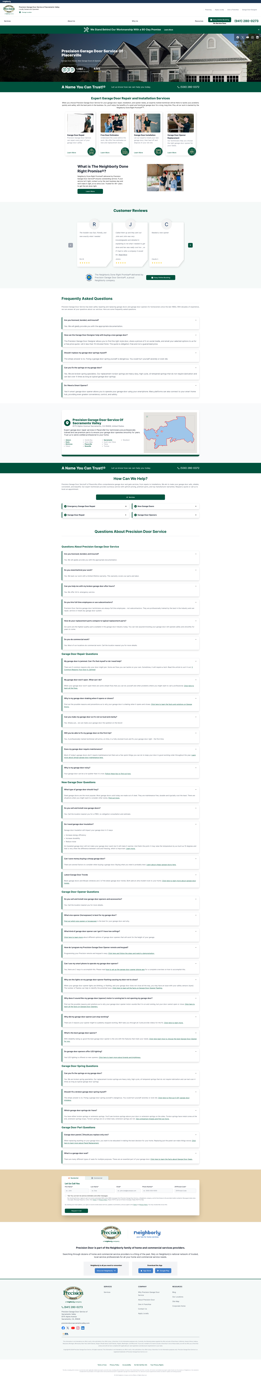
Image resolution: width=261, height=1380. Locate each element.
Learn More (71, 152)
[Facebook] (238, 37)
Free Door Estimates (110, 135)
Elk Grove (69, 444)
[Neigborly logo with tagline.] (147, 1234)
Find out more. (114, 798)
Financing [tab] (208, 10)
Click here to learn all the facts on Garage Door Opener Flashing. (137, 988)
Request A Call (76, 1211)
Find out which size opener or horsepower (80, 921)
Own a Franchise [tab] (233, 10)
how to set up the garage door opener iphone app (125, 969)
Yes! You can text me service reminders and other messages (87, 1196)
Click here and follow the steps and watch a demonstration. (131, 953)
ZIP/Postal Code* (180, 1187)
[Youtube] (247, 37)
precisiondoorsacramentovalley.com (76, 1323)
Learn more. (130, 848)
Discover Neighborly (105, 1271)
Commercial (98, 1178)
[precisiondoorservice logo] (79, 1294)
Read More (123, 255)
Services (132, 497)
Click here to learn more (73, 937)
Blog (174, 1292)
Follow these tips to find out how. (118, 774)
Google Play (164, 1271)
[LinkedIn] (257, 37)
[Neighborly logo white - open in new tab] (6, 1)
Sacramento (108, 440)
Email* (119, 1187)
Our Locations (177, 1297)
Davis (68, 442)
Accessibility (126, 1365)
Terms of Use (102, 1365)
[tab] (7, 21)
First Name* (69, 1187)
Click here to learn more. (173, 1023)
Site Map (175, 1301)
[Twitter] (242, 37)
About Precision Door (146, 1300)
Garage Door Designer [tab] (249, 10)
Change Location (27, 12)
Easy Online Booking (162, 278)
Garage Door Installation (144, 135)
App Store (147, 1271)
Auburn (68, 440)
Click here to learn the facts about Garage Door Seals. (171, 1159)
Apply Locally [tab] (219, 10)
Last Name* (95, 1187)
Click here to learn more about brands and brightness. (120, 1057)
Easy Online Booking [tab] (221, 20)
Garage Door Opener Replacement (177, 136)
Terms (94, 1199)
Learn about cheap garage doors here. (161, 865)
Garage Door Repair (75, 135)
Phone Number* (147, 1187)
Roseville (88, 446)
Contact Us (142, 1309)
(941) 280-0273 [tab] (246, 21)
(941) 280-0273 (73, 1307)
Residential (74, 1178)
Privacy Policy (103, 1199)
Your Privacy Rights (157, 1365)
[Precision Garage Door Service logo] (9, 10)
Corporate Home (178, 1306)
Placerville (88, 444)
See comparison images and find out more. (152, 1119)
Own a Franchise (144, 1304)
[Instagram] (252, 37)
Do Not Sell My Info (140, 1365)
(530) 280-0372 (189, 86)
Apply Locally (143, 1313)
